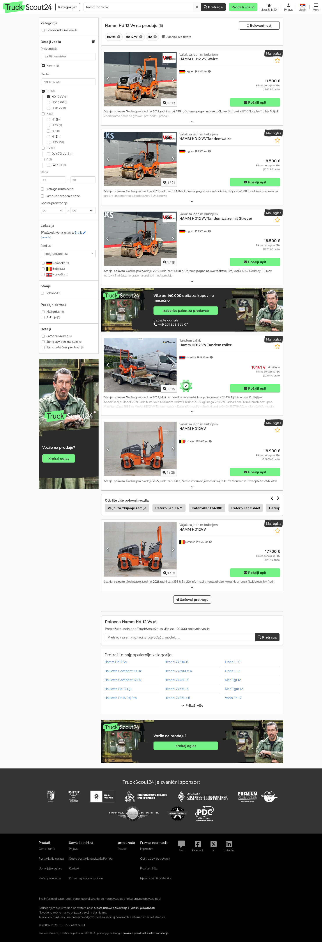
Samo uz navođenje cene (63, 196)
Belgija (58, 269)
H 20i (57, 125)
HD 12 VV (59, 97)
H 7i (56, 131)
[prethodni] (108, 79)
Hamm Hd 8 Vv (116, 662)
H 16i (56, 136)
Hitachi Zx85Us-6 (177, 697)
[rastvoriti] (192, 121)
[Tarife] (69, 416)
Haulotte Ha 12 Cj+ (118, 689)
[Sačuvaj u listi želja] (277, 60)
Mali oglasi (55, 312)
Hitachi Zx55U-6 (177, 689)
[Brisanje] (197, 7)
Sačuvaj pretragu (193, 599)
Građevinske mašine (61, 30)
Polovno (53, 293)
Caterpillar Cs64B (245, 508)
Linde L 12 (232, 671)
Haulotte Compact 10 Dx (123, 671)
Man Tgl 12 (233, 680)
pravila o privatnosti (135, 933)
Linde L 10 (232, 662)
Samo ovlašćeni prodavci (64, 347)
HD (50, 91)
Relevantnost (260, 25)
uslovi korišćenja (158, 933)
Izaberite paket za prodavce (186, 310)
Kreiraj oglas (58, 458)
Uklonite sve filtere (178, 37)
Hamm (52, 65)
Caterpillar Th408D (207, 508)
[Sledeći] (172, 79)
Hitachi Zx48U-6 (177, 680)
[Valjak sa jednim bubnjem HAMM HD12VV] (140, 449)
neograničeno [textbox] (56, 253)
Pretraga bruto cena (59, 189)
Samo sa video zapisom (63, 342)
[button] (316, 7)
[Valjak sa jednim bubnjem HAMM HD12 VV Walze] (140, 79)
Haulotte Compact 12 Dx (123, 680)
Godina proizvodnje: (54, 203)
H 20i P (58, 142)
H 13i (56, 119)
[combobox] (69, 253)
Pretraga (215, 7)
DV (50, 148)
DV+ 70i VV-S (62, 154)
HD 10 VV (59, 102)
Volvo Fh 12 (233, 697)
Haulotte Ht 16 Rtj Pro (121, 697)
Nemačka (60, 263)
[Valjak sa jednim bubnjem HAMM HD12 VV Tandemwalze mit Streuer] (140, 239)
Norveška (60, 274)
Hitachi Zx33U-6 (176, 662)
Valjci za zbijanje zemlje (127, 508)
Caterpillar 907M (169, 508)
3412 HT (59, 165)
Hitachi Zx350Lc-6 (178, 671)
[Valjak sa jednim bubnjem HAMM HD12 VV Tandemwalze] (140, 159)
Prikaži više (194, 705)
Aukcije (53, 317)
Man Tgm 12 (234, 689)
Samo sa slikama (59, 336)
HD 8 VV (59, 108)
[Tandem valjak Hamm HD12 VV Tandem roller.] (140, 365)
